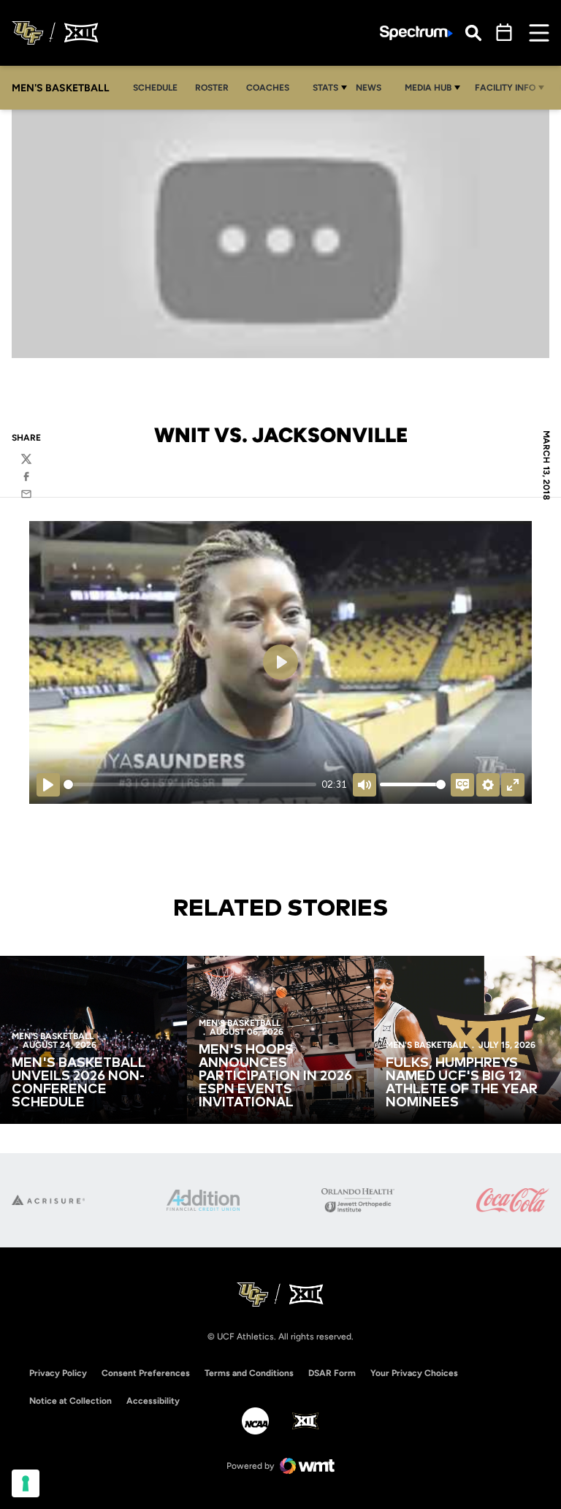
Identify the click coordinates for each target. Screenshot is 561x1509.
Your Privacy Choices (414, 1373)
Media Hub (428, 88)
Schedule (155, 88)
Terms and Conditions (249, 1373)
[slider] (190, 784)
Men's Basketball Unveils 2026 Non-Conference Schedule (79, 1083)
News (368, 88)
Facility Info (505, 88)
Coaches (267, 88)
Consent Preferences (146, 1373)
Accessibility (153, 1400)
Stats (325, 88)
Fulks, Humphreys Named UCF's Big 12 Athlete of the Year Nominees (462, 1083)
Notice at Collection (70, 1401)
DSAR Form (332, 1373)
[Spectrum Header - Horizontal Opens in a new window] (416, 33)
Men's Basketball (53, 1036)
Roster (212, 88)
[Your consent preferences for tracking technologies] (25, 1483)
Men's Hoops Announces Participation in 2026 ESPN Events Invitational (275, 1076)
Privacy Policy (58, 1373)
